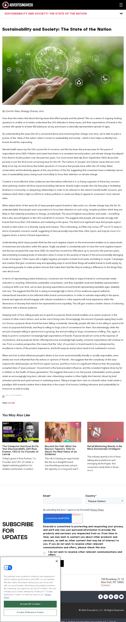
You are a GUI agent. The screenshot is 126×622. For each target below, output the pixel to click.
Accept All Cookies (30, 604)
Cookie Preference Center (30, 612)
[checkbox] (83, 552)
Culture (11, 403)
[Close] (56, 561)
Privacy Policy (97, 509)
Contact (105, 585)
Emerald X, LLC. (95, 610)
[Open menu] (121, 5)
